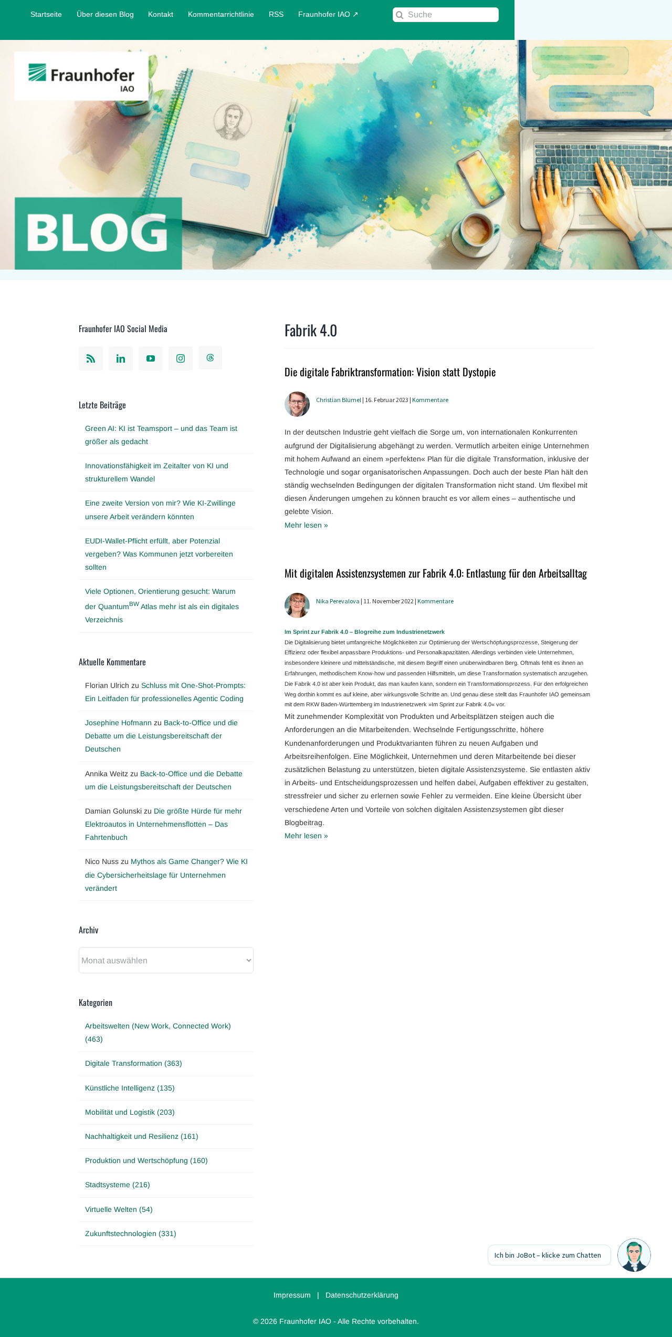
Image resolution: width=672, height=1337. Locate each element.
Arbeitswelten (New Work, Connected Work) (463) (158, 1032)
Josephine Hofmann (118, 722)
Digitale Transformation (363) (133, 1063)
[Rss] (91, 358)
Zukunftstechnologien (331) (130, 1233)
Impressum (292, 1295)
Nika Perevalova (338, 601)
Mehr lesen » (306, 525)
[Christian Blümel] (297, 398)
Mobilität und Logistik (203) (130, 1112)
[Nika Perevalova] (297, 599)
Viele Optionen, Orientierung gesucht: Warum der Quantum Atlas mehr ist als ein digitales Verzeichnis (162, 605)
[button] (634, 1255)
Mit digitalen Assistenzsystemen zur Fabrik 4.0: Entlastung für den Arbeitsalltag (436, 573)
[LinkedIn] (121, 358)
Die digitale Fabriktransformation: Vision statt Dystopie (390, 371)
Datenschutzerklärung (362, 1295)
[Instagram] (181, 358)
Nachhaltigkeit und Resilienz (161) (141, 1136)
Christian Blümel (338, 400)
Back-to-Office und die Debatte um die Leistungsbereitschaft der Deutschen (161, 735)
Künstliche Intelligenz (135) (130, 1088)
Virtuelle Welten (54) (119, 1209)
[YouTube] (151, 358)
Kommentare (430, 400)
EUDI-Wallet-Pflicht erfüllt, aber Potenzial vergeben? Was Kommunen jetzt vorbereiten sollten (159, 554)
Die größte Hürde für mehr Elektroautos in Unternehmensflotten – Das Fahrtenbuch (163, 824)
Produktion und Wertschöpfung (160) (146, 1160)
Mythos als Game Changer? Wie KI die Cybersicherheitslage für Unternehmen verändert (166, 874)
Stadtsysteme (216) (117, 1184)
